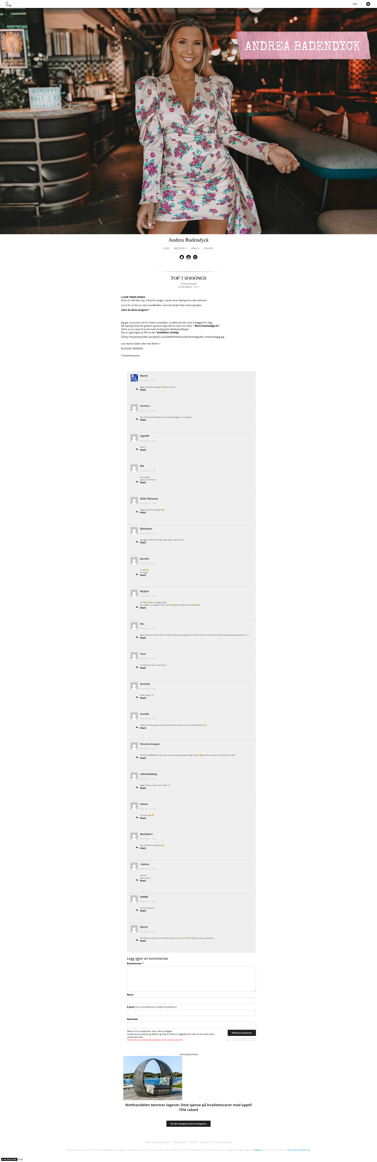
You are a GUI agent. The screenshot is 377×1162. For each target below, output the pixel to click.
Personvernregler (234, 1040)
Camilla (144, 714)
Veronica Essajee (149, 744)
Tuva (143, 653)
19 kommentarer (188, 283)
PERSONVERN (179, 1142)
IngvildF (144, 435)
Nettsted (132, 1019)
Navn (130, 994)
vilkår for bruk (245, 1040)
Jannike (144, 558)
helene (144, 804)
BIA (142, 466)
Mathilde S (146, 834)
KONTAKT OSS (207, 1142)
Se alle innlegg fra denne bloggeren (188, 1124)
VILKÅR (193, 1142)
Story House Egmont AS (298, 1149)
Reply (143, 389)
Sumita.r (145, 405)
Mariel (144, 375)
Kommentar (135, 963)
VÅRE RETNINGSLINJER (157, 1142)
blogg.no (258, 1149)
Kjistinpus (146, 528)
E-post (152, 1007)
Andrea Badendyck (188, 239)
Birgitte (144, 591)
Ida (142, 623)
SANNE (144, 896)
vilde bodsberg (148, 774)
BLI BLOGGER (224, 1142)
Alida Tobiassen (149, 498)
